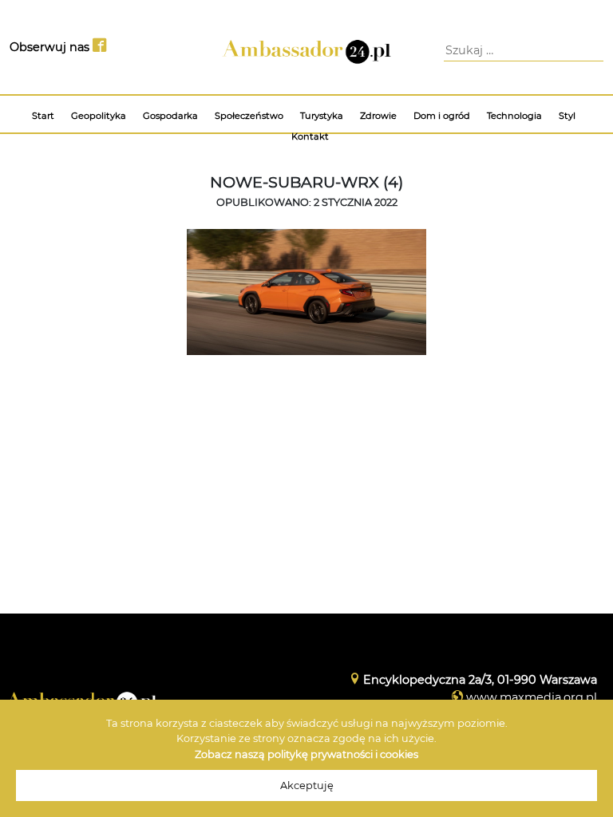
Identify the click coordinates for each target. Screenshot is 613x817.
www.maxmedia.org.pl (531, 697)
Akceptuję (307, 785)
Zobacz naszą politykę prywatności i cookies (306, 754)
